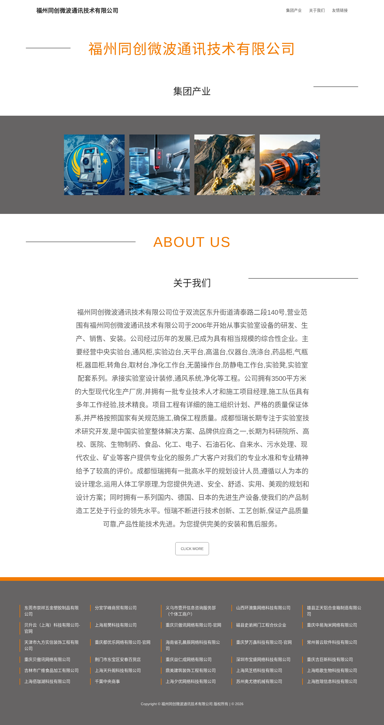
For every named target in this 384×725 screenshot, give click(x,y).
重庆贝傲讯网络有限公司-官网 (193, 625)
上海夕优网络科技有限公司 (191, 681)
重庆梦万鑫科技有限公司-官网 (264, 642)
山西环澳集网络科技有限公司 (263, 608)
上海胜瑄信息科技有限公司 (332, 681)
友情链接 (340, 10)
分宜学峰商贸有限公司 (116, 608)
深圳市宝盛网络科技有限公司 (263, 659)
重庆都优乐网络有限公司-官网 (122, 642)
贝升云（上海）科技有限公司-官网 (52, 628)
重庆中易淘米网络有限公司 (332, 625)
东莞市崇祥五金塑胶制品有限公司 (51, 611)
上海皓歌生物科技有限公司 (332, 670)
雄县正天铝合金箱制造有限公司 (334, 611)
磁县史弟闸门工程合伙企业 (261, 625)
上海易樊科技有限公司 (116, 625)
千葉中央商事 (107, 681)
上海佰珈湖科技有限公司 (47, 681)
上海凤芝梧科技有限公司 (259, 670)
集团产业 (294, 10)
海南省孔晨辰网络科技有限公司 (193, 645)
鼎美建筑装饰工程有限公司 (191, 670)
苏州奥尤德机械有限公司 (259, 681)
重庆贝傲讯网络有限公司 (47, 659)
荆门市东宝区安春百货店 (118, 659)
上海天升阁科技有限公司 (118, 670)
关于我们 (317, 10)
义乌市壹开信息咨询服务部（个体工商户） (191, 611)
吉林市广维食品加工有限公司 (51, 670)
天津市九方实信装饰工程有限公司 (51, 645)
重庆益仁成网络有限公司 (189, 659)
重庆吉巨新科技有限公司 (330, 659)
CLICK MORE (192, 549)
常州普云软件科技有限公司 (332, 642)
